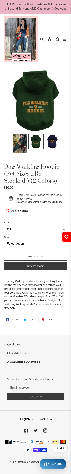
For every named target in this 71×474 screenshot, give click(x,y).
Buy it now (35, 266)
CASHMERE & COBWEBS (23, 362)
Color (6, 237)
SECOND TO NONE (19, 353)
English (25, 419)
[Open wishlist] (66, 237)
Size (6, 223)
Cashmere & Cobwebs (29, 462)
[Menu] (65, 39)
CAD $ (44, 419)
